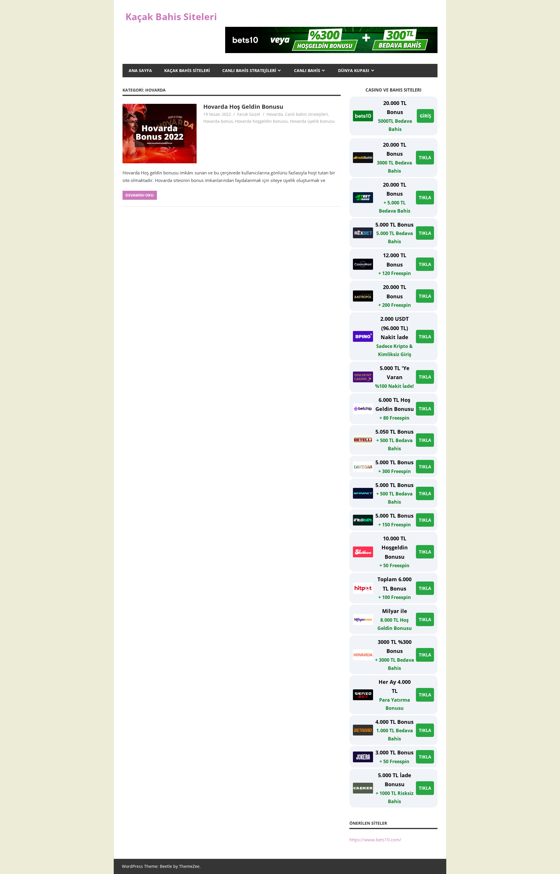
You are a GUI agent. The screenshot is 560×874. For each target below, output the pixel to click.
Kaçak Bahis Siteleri (171, 16)
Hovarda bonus (218, 121)
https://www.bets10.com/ (375, 840)
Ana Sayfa (140, 70)
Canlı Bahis (307, 70)
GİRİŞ (425, 116)
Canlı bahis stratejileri (306, 114)
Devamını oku (139, 195)
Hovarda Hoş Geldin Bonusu (243, 107)
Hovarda (275, 114)
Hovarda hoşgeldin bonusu (261, 121)
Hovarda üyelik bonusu (312, 121)
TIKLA (425, 157)
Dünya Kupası (353, 70)
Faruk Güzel (248, 114)
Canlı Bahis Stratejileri (249, 70)
